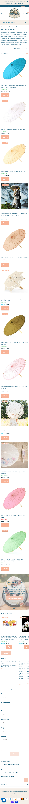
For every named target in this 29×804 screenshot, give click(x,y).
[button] (2, 6)
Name (3, 694)
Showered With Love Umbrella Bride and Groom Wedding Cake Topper (14, 214)
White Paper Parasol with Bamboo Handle (14, 129)
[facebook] (13, 772)
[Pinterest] (5, 772)
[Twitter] (17, 772)
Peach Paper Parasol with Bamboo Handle (14, 257)
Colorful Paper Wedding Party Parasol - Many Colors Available (14, 86)
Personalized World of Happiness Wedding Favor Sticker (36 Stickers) (9, 638)
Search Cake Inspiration (14, 598)
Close (27, 2)
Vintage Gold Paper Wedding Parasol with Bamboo (14, 343)
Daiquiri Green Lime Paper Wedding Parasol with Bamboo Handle (12, 560)
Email (3, 710)
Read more (23, 6)
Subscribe (26, 780)
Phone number (5, 719)
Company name (5, 702)
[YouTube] (9, 772)
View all (6, 653)
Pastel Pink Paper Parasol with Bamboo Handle (13, 516)
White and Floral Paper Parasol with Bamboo (13, 472)
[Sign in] (24, 13)
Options (5, 95)
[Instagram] (2, 772)
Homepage (4, 26)
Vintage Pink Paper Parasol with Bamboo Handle (14, 387)
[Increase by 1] (5, 645)
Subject (3, 728)
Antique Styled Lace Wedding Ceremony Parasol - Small (13, 299)
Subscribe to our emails (7, 776)
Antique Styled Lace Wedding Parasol (13, 430)
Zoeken (26, 22)
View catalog (2, 13)
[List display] (27, 53)
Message (4, 736)
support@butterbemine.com (11, 764)
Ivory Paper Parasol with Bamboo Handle (14, 171)
